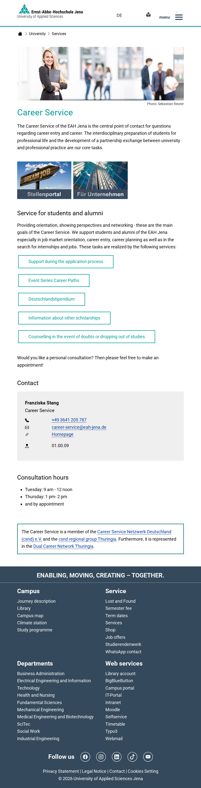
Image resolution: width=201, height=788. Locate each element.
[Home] (20, 34)
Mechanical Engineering (40, 709)
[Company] (100, 181)
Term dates (116, 615)
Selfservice (116, 716)
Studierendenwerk (123, 644)
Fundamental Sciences (39, 702)
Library (24, 608)
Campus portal (119, 688)
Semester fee (118, 608)
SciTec (23, 724)
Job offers (115, 637)
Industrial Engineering (38, 738)
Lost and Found (120, 601)
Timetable (115, 724)
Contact (117, 771)
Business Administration (40, 673)
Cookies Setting (143, 771)
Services (59, 33)
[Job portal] (44, 181)
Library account (120, 673)
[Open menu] (179, 17)
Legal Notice (94, 771)
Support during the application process (65, 261)
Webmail (114, 738)
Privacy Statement (61, 771)
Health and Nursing (36, 695)
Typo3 (111, 731)
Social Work (28, 731)
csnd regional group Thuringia (87, 539)
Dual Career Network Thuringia (63, 546)
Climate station (32, 622)
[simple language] (148, 15)
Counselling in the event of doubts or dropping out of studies (86, 336)
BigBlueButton (119, 680)
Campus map (30, 615)
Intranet (113, 702)
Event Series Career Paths (53, 280)
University (37, 33)
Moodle (112, 709)
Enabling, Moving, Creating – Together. (100, 575)
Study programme (34, 629)
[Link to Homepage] (50, 11)
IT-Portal (113, 695)
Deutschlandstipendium (51, 299)
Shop (110, 629)
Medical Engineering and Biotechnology (55, 716)
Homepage (63, 434)
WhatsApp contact (123, 651)
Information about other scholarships (64, 318)
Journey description (36, 601)
